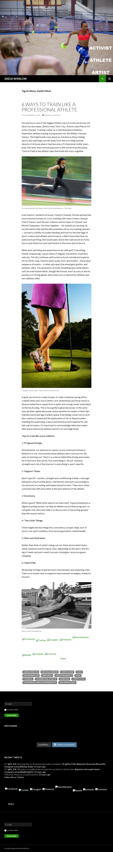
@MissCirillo (70, 764)
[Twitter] (41, 644)
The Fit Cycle (79, 679)
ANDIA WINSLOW (15, 78)
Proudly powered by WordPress (16, 848)
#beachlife (100, 764)
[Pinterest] (65, 644)
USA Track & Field (67, 682)
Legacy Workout (64, 675)
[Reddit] (27, 658)
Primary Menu (109, 78)
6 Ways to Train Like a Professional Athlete (49, 106)
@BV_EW (12, 764)
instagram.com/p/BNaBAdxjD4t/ (19, 772)
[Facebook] (28, 644)
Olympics (28, 679)
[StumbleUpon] (80, 644)
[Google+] (53, 644)
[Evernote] (50, 658)
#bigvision (81, 764)
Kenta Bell (47, 675)
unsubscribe (12, 709)
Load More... (44, 744)
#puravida (90, 764)
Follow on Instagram (66, 744)
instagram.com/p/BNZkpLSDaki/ (19, 766)
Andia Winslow (31, 672)
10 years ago (40, 766)
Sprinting (64, 679)
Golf (79, 672)
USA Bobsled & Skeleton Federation (40, 682)
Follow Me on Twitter (14, 777)
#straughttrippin (92, 769)
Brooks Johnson (50, 672)
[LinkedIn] (38, 658)
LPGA (78, 675)
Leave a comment (53, 115)
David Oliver (67, 672)
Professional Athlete (46, 679)
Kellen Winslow (31, 675)
